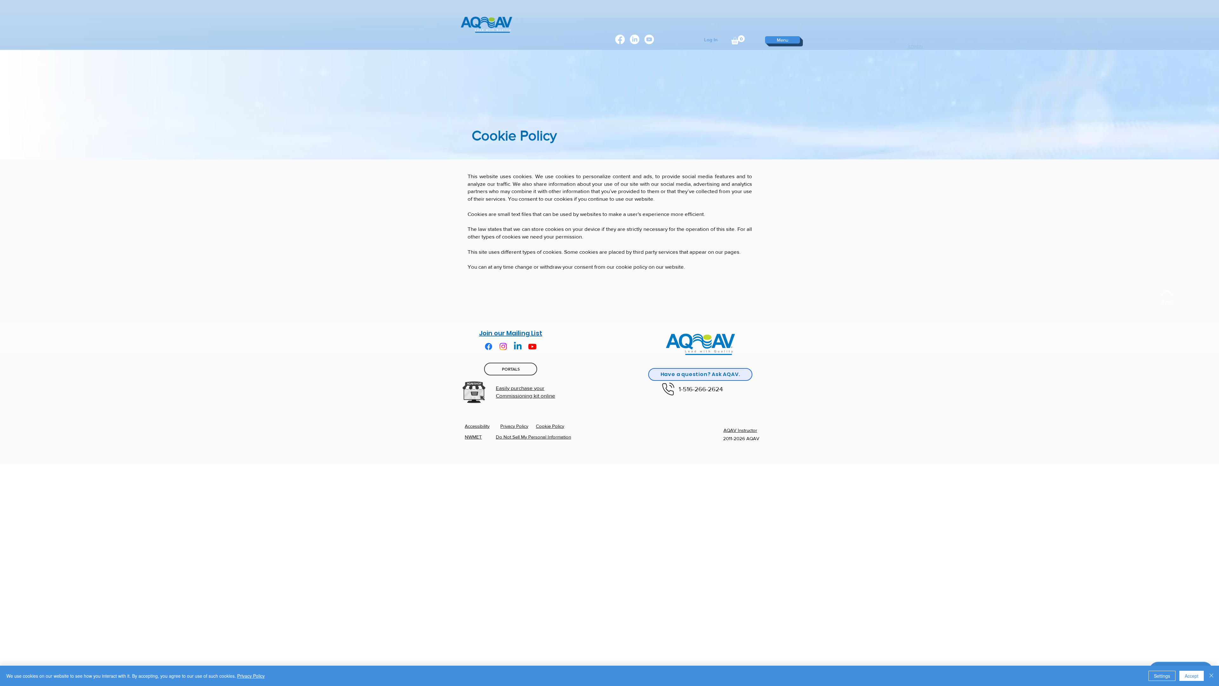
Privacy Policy (251, 676)
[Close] (1211, 676)
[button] (738, 39)
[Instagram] (503, 346)
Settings (1162, 676)
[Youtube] (532, 346)
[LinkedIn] (634, 39)
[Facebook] (620, 39)
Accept (1191, 676)
